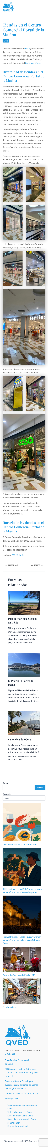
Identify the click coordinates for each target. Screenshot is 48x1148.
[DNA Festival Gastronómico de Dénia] (22, 822)
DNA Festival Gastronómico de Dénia (20, 844)
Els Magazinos (9, 1007)
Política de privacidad (17, 1126)
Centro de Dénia (33, 63)
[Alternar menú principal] (42, 6)
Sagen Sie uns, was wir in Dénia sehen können (21, 1121)
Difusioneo (10, 1053)
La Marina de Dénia (19, 739)
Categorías (7, 794)
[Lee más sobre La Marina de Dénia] (24, 723)
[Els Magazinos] (22, 991)
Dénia (27, 48)
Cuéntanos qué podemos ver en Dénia (22, 1107)
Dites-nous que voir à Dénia (20, 1115)
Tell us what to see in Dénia (19, 1112)
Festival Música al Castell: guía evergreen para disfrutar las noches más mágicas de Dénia (22, 940)
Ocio (6, 40)
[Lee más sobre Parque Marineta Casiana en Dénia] (24, 602)
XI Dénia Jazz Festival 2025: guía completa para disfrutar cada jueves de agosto (21, 1072)
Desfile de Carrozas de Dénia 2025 (19, 975)
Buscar (5, 783)
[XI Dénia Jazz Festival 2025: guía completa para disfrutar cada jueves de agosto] (22, 867)
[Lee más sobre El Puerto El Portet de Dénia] (24, 664)
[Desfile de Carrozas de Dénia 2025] (22, 959)
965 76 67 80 (18, 555)
